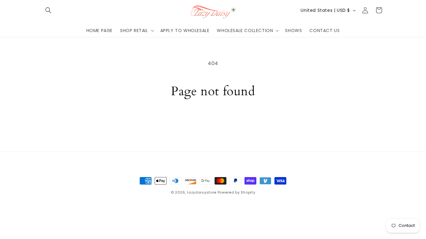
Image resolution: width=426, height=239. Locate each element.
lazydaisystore (201, 192)
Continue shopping (213, 122)
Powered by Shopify (236, 192)
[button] (48, 10)
